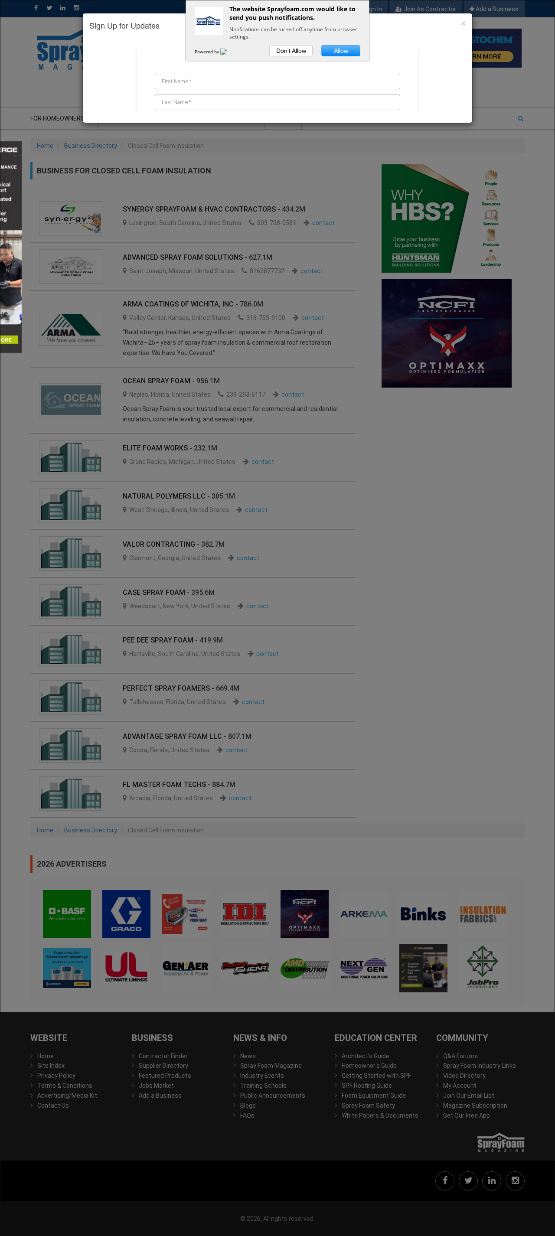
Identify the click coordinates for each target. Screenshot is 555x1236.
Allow (341, 50)
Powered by (207, 52)
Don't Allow (291, 50)
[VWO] (229, 52)
